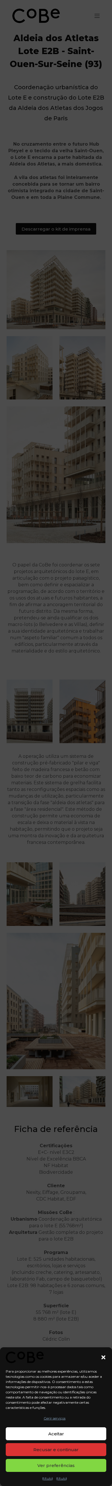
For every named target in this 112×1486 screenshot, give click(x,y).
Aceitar (56, 1433)
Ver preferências (56, 1465)
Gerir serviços (54, 1418)
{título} (47, 1478)
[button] (103, 1357)
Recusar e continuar (56, 1449)
